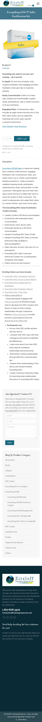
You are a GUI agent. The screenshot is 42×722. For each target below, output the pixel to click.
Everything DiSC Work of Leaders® (21, 521)
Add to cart (22, 138)
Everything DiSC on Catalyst (16, 486)
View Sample (7, 126)
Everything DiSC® (17, 146)
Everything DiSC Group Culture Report (20, 279)
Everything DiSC (11, 411)
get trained (17, 405)
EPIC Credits (10, 527)
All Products (10, 460)
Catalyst (8, 471)
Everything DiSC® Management (20, 511)
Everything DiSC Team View (16, 292)
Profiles (8, 537)
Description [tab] (7, 162)
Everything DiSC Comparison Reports (20, 276)
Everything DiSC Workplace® (19, 516)
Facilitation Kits (17, 149)
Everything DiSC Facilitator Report (19, 289)
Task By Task (30, 717)
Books (7, 465)
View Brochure (20, 126)
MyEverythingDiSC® (13, 302)
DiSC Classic (10, 481)
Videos (8, 553)
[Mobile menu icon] (38, 3)
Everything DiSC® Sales (12, 168)
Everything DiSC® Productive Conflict (19, 503)
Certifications (10, 476)
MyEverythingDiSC (19, 315)
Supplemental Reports (14, 542)
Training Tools (10, 548)
